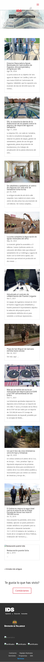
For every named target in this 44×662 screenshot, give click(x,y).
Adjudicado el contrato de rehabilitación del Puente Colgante (21, 295)
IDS (31, 656)
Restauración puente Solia (18, 550)
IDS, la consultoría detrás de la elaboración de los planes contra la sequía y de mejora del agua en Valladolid (21, 124)
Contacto (13, 653)
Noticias (20, 659)
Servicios (12, 656)
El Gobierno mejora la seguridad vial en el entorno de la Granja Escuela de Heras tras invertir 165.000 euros (20, 511)
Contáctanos (22, 590)
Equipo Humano (26, 653)
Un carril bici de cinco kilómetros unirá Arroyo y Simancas (21, 452)
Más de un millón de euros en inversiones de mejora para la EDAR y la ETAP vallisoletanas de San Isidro (22, 393)
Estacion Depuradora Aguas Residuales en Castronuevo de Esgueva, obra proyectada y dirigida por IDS (19, 66)
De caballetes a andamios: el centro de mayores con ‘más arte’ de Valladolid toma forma (21, 188)
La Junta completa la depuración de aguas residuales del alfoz (22, 238)
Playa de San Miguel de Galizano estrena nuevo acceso (20, 350)
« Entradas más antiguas (13, 569)
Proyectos (23, 656)
